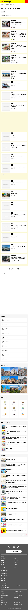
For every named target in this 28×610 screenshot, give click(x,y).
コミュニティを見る (14, 551)
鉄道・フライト (14, 416)
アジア (6, 346)
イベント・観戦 (5, 410)
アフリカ (6, 354)
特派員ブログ (4, 573)
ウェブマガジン (4, 570)
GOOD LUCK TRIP (5, 587)
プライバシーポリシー (18, 591)
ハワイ (6, 337)
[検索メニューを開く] (22, 2)
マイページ (18, 585)
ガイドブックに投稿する (18, 595)
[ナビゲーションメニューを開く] (26, 1)
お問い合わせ (16, 597)
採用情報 (2, 597)
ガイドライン (16, 593)
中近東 (6, 350)
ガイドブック (4, 575)
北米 (6, 324)
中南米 (6, 328)
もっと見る (23, 535)
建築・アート (14, 404)
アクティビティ (5, 416)
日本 (6, 359)
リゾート (6, 341)
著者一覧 (3, 580)
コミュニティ (4, 583)
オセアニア (7, 333)
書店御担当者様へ (4, 595)
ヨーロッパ (7, 320)
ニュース (3, 578)
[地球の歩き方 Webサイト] (6, 1)
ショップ (22, 416)
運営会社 (2, 591)
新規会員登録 (4, 585)
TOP (2, 4)
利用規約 (2, 593)
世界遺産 (14, 410)
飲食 (5, 404)
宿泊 (23, 404)
